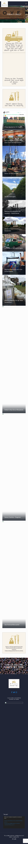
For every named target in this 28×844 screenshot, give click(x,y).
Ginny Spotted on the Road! (13, 127)
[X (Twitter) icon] (14, 839)
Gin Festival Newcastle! (12, 624)
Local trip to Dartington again (14, 248)
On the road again (10, 196)
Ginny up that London (11, 173)
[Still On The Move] (4, 3)
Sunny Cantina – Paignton (13, 517)
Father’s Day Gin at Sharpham (14, 410)
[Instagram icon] (15, 839)
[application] (14, 822)
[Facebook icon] (12, 839)
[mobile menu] (26, 3)
